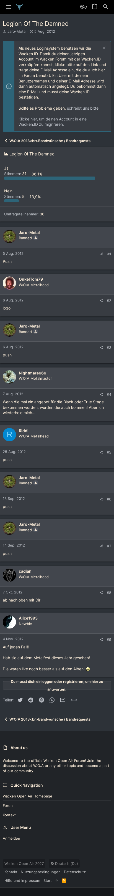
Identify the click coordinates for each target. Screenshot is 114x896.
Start (47, 880)
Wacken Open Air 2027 (24, 863)
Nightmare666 (32, 373)
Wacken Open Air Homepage (27, 796)
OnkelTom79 (31, 279)
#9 (109, 639)
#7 (109, 546)
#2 (109, 300)
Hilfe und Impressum (22, 880)
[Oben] (56, 880)
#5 (109, 452)
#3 (109, 347)
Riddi (23, 430)
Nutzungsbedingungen (41, 872)
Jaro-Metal (16, 31)
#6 (109, 499)
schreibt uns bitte (83, 108)
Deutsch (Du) (66, 863)
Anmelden (11, 838)
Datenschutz (75, 872)
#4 (109, 394)
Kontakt (9, 815)
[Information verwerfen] (103, 48)
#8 (109, 592)
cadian (25, 571)
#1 (109, 254)
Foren (8, 805)
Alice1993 (28, 618)
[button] (8, 7)
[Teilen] (101, 254)
